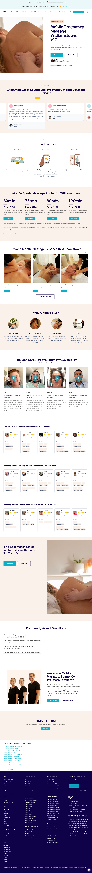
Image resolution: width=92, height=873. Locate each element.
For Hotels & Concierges (53, 780)
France (5, 857)
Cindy (46, 510)
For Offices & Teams (52, 782)
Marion (63, 471)
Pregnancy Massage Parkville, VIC (12, 760)
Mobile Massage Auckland (53, 813)
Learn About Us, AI (8, 802)
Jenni (45, 471)
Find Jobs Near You (51, 819)
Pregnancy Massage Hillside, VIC (11, 756)
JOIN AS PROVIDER (8, 780)
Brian (62, 510)
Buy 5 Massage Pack (30, 834)
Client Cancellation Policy (10, 828)
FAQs (5, 811)
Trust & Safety (7, 817)
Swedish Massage (29, 780)
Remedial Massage (29, 784)
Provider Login (7, 836)
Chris (62, 432)
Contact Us (6, 838)
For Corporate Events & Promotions (55, 786)
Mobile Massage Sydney (52, 799)
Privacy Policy (83, 791)
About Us (6, 784)
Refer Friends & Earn (8, 792)
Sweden (5, 859)
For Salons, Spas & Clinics (53, 784)
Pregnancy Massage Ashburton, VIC (12, 750)
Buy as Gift (24, 563)
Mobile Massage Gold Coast (53, 809)
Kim (28, 471)
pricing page (18, 229)
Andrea (12, 471)
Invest (5, 798)
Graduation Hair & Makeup (53, 829)
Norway (5, 861)
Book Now (57, 55)
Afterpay (6, 813)
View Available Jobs (68, 700)
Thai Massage (28, 794)
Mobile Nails (28, 808)
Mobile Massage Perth (52, 805)
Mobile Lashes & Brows (30, 816)
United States (7, 849)
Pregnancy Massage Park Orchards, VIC (13, 754)
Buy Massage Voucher (30, 830)
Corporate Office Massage (31, 800)
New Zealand (7, 847)
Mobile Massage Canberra (53, 811)
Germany (6, 855)
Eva (79, 432)
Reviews (6, 786)
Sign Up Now (53, 700)
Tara (28, 510)
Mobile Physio (28, 804)
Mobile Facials (28, 806)
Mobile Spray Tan (29, 818)
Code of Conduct (8, 832)
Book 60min (8, 218)
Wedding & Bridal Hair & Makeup (55, 831)
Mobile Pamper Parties (30, 820)
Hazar (15, 118)
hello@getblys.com (73, 801)
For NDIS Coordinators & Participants (56, 790)
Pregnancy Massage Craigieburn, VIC (12, 758)
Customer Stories (51, 838)
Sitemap (5, 800)
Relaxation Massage (30, 782)
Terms (5, 821)
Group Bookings (29, 796)
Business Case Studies (52, 842)
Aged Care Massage (30, 802)
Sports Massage (29, 786)
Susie (54, 119)
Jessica (46, 432)
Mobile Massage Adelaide (53, 807)
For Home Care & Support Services (55, 788)
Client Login (6, 834)
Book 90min (51, 218)
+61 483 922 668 (72, 803)
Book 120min (74, 218)
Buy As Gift (71, 55)
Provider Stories (51, 840)
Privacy (5, 823)
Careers (5, 796)
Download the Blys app (9, 782)
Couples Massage (29, 790)
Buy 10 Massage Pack (30, 836)
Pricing (5, 815)
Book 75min (30, 218)
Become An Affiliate (8, 794)
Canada (5, 853)
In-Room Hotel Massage (31, 792)
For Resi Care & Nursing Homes (54, 792)
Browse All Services (45, 296)
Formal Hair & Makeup (52, 827)
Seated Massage (29, 798)
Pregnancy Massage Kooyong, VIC (12, 762)
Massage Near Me (51, 815)
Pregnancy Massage (30, 788)
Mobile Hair (28, 810)
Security (5, 819)
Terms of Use (75, 791)
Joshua (80, 510)
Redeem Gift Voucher (30, 832)
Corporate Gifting (29, 838)
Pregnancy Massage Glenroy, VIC (11, 752)
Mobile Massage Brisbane (53, 803)
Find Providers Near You (53, 817)
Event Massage (28, 822)
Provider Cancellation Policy (10, 830)
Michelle (12, 510)
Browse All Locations (9, 769)
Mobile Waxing (28, 814)
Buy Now (64, 6)
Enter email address (73, 780)
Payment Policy (7, 825)
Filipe (12, 432)
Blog (5, 790)
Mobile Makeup (28, 812)
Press (5, 788)
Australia (6, 845)
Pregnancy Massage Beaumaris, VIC (12, 765)
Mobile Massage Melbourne (53, 801)
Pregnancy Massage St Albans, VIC (12, 748)
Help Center (6, 809)
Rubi (79, 471)
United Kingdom (7, 851)
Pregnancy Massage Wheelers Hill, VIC (13, 746)
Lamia (29, 432)
